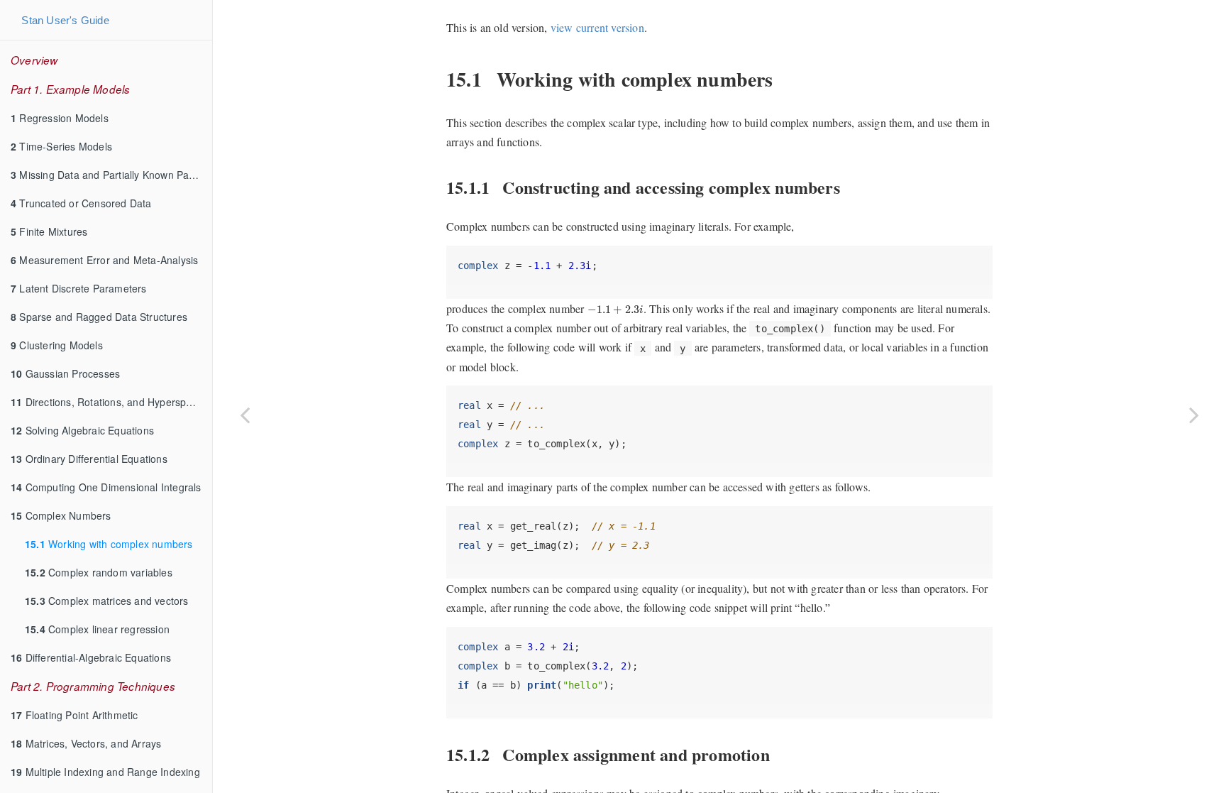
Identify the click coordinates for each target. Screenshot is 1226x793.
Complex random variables (98, 572)
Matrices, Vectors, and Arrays (86, 743)
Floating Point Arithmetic (74, 715)
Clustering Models (57, 345)
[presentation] (615, 310)
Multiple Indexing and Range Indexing (105, 772)
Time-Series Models (61, 146)
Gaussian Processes (65, 373)
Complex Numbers (61, 515)
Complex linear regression (97, 629)
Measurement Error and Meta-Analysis (104, 260)
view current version (597, 27)
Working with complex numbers (109, 544)
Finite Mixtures (49, 231)
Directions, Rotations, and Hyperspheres (111, 402)
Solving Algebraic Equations (82, 430)
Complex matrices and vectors (107, 601)
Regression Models (60, 118)
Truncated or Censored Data (81, 203)
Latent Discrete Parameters (79, 288)
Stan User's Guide (65, 20)
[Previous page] (245, 414)
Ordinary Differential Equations (89, 459)
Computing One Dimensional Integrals (106, 487)
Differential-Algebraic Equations (91, 657)
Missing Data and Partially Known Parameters (111, 175)
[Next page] (1194, 414)
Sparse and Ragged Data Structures (99, 317)
